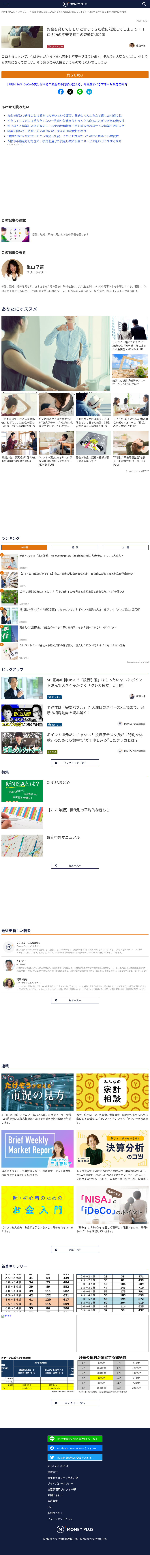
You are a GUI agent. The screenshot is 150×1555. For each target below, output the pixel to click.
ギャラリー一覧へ (75, 1403)
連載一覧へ (75, 1249)
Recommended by (133, 471)
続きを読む (75, 74)
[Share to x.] (70, 92)
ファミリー (23, 11)
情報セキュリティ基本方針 (63, 1477)
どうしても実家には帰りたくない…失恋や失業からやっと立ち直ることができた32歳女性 (66, 120)
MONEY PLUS (8, 11)
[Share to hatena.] (89, 92)
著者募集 (53, 1501)
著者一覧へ (75, 1000)
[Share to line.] (80, 92)
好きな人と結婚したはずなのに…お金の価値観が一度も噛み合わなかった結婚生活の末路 (65, 125)
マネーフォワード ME (60, 1518)
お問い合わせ (55, 1495)
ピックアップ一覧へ (75, 762)
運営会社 (53, 1472)
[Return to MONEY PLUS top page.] (75, 4)
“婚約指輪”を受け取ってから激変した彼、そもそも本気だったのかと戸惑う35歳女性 (63, 136)
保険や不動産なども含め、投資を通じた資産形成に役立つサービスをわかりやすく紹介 (64, 141)
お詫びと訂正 (55, 1513)
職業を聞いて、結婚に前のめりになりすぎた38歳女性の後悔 (47, 131)
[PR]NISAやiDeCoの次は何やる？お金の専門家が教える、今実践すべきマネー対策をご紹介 (67, 84)
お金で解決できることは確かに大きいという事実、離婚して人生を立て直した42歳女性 (64, 115)
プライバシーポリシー (60, 1483)
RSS (50, 1507)
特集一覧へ (75, 865)
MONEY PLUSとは (58, 1466)
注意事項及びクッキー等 (62, 1489)
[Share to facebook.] (61, 92)
